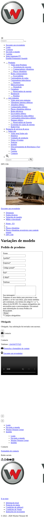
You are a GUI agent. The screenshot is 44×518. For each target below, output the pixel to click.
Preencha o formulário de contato (16, 348)
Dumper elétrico (17, 120)
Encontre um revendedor (15, 45)
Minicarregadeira (17, 85)
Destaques (10, 213)
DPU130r (9, 235)
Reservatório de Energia (22, 122)
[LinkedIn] (13, 460)
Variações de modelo (14, 217)
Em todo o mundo (13, 52)
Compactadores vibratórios (23, 69)
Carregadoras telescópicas (21, 80)
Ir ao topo (4, 499)
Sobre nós (12, 131)
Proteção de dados (13, 505)
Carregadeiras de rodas (19, 78)
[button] (13, 56)
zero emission (13, 98)
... (6, 226)
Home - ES (10, 224)
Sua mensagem (9, 295)
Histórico (14, 136)
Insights (14, 144)
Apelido (6, 258)
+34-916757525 (15, 344)
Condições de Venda (14, 509)
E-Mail (6, 277)
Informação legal (12, 503)
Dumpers (16, 82)
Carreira (9, 54)
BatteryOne (15, 127)
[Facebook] (8, 460)
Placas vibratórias (20, 71)
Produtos (11, 63)
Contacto (9, 49)
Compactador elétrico (19, 107)
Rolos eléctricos (17, 111)
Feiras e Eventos (17, 140)
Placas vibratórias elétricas (21, 109)
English (9, 58)
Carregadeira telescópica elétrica (23, 118)
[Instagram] (5, 460)
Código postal (9, 268)
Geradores (15, 89)
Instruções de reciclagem (15, 512)
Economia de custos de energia (23, 125)
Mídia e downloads (13, 219)
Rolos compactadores (19, 74)
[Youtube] (10, 460)
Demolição (17, 87)
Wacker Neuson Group (15, 430)
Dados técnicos (12, 215)
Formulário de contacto (10, 451)
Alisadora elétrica (17, 105)
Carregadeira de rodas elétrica (22, 116)
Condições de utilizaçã (14, 507)
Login (8, 47)
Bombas (16, 96)
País (5, 272)
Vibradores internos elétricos (22, 102)
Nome (5, 253)
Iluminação (15, 94)
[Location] (2, 460)
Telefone (6, 282)
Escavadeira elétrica (18, 113)
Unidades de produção (19, 138)
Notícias (14, 142)
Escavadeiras (18, 76)
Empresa (7, 263)
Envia (6, 313)
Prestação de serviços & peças (17, 129)
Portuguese (16, 58)
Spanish (24, 58)
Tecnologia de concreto (22, 67)
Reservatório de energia (22, 91)
